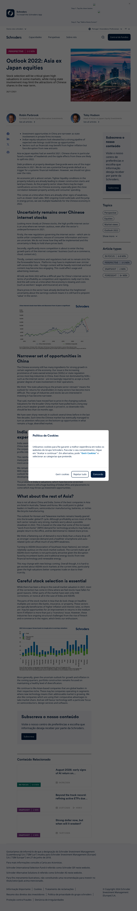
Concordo (98, 474)
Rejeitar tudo (80, 474)
